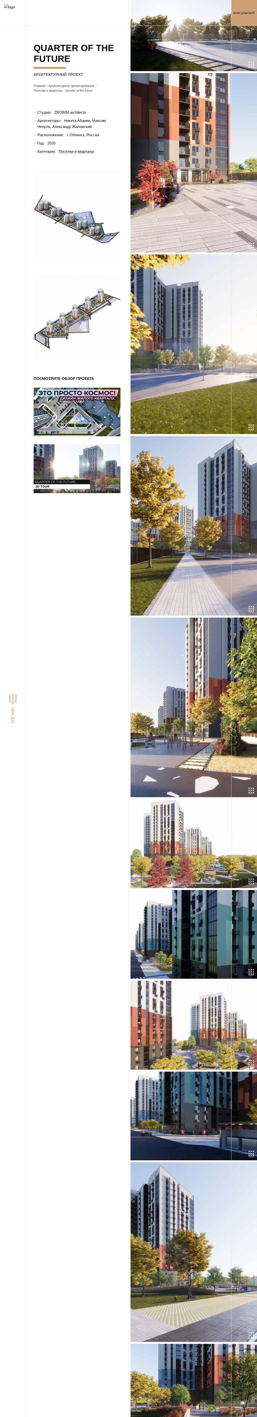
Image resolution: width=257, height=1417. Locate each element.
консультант (244, 13)
